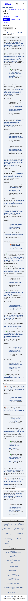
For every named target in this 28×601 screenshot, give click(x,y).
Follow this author (13, 9)
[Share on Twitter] (6, 8)
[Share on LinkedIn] (10, 8)
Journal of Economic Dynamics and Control (15, 227)
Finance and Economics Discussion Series (13, 236)
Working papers (11, 32)
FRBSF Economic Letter (9, 471)
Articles (18, 32)
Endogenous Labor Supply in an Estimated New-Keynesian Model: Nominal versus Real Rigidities (13, 91)
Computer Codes (15, 461)
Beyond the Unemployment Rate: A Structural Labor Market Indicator (13, 44)
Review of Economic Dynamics (16, 433)
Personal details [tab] (7, 16)
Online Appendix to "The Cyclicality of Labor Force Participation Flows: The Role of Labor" (13, 175)
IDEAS (6, 596)
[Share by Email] (12, 8)
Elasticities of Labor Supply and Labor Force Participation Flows (14, 270)
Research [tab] (6, 19)
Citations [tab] (13, 19)
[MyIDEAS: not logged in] (24, 9)
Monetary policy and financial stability (13, 408)
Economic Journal (12, 353)
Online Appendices (8, 178)
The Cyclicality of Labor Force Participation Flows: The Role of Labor (15, 189)
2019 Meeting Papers (16, 283)
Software (22, 32)
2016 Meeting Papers (9, 318)
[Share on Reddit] (9, 8)
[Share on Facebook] (7, 8)
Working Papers (8, 94)
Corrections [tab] (6, 22)
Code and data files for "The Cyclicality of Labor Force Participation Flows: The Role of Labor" (13, 495)
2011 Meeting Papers (13, 368)
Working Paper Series (9, 125)
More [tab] (18, 19)
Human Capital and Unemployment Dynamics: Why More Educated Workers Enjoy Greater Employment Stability (13, 335)
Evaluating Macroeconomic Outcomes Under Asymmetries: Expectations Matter (12, 122)
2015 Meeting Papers (17, 326)
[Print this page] (13, 8)
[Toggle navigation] (17, 4)
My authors (20, 9)
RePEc (11, 596)
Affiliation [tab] (16, 16)
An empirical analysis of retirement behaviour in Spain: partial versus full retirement (14, 480)
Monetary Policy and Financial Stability (14, 234)
